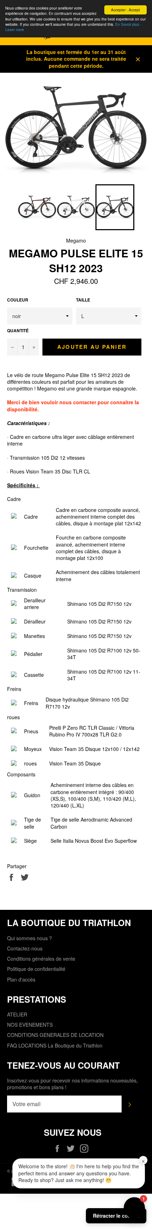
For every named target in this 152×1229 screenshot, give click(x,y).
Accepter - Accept (125, 9)
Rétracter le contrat (116, 1215)
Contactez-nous (24, 948)
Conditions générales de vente (41, 958)
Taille (83, 300)
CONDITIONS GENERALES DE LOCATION (55, 1034)
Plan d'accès (21, 979)
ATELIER (17, 1014)
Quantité (18, 331)
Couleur (17, 300)
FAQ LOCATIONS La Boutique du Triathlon (55, 1045)
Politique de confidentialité (36, 968)
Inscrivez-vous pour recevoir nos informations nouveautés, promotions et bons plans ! (72, 1084)
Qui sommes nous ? (29, 938)
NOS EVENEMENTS (30, 1024)
